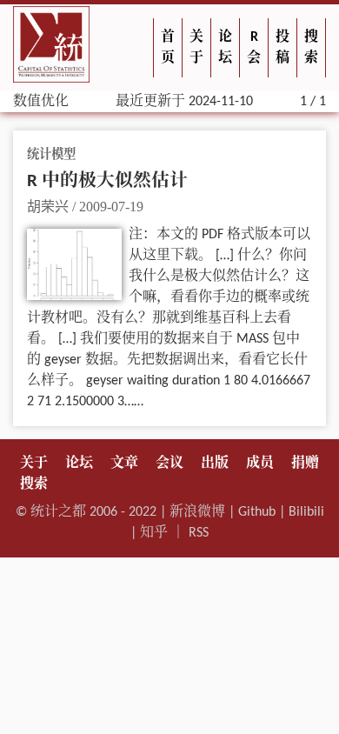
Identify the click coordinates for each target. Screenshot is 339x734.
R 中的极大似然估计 (107, 181)
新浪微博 (197, 512)
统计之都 (58, 512)
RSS (199, 533)
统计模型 (51, 155)
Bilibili (306, 512)
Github (257, 512)
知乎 (154, 533)
